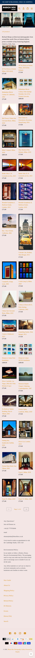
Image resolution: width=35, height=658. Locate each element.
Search (6, 621)
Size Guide (7, 580)
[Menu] (32, 8)
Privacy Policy (8, 596)
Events (6, 611)
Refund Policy (8, 601)
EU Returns (7, 606)
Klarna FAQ (8, 616)
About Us (7, 585)
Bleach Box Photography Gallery (16, 649)
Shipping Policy (9, 590)
